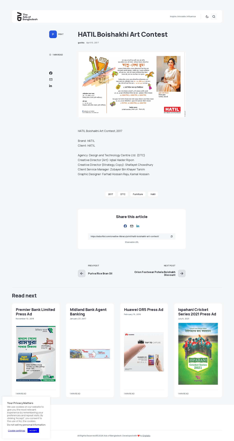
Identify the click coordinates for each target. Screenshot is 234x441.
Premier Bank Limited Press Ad (35, 311)
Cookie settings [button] (16, 430)
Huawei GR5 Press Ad (143, 309)
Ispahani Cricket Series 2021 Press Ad (197, 311)
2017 (110, 194)
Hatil (153, 194)
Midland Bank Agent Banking (88, 311)
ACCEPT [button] (33, 430)
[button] (207, 16)
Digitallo (146, 435)
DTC (123, 194)
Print (61, 34)
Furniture (138, 194)
